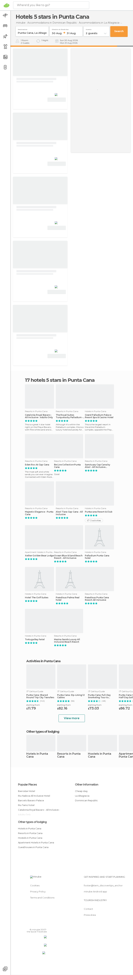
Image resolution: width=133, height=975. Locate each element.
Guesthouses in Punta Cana (33, 847)
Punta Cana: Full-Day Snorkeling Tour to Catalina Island (99, 696)
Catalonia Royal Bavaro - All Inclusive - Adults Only (39, 416)
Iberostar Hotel (26, 791)
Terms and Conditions (42, 897)
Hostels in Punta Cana (99, 755)
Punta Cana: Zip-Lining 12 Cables (71, 696)
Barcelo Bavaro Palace (31, 800)
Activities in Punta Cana (43, 661)
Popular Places (27, 784)
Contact (88, 908)
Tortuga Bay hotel (35, 639)
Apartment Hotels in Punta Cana (36, 842)
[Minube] (6, 5)
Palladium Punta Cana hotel (97, 556)
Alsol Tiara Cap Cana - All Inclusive (69, 513)
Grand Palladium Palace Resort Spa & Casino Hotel (99, 416)
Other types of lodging (32, 822)
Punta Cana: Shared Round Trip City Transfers (40, 696)
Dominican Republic (86, 800)
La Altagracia (82, 795)
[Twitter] (35, 924)
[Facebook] (31, 924)
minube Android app (95, 891)
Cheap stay (81, 791)
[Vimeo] (40, 924)
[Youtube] (44, 924)
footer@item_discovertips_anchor (103, 885)
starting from (33, 705)
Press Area (90, 915)
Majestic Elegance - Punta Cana (39, 513)
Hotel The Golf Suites (36, 597)
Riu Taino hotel (26, 805)
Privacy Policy (38, 891)
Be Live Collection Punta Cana (67, 466)
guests (92, 33)
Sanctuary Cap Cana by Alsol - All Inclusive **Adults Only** (97, 466)
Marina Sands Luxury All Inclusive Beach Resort (67, 640)
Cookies (34, 885)
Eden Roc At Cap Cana (37, 465)
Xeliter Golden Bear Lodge (39, 555)
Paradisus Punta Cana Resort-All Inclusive (97, 598)
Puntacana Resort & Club (98, 512)
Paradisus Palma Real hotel (67, 598)
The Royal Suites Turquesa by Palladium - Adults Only (69, 416)
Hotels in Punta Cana (37, 755)
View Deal (57, 99)
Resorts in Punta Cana (69, 755)
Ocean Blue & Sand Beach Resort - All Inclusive (68, 556)
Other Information (86, 784)
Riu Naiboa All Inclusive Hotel (34, 795)
